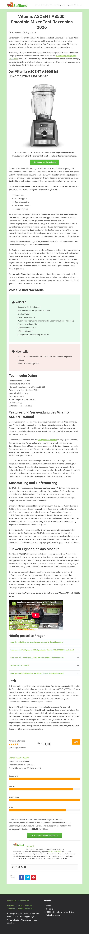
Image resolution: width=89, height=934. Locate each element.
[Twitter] (19, 867)
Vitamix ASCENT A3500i (19, 757)
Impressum (11, 900)
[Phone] (22, 867)
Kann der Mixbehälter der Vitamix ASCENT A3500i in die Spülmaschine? (37, 642)
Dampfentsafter (62, 5)
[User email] (25, 867)
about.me (29, 908)
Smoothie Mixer (45, 5)
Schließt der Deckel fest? (19, 665)
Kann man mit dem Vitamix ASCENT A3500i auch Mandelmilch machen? (37, 658)
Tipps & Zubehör (71, 5)
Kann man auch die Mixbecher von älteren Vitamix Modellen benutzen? (37, 673)
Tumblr (20, 908)
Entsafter (37, 5)
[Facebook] (16, 867)
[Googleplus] (13, 867)
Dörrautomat (53, 5)
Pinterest (11, 908)
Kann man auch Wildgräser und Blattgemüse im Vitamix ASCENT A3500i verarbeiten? (42, 650)
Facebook (11, 905)
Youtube (28, 905)
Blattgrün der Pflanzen (47, 439)
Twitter (20, 905)
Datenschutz (23, 900)
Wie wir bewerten (54, 852)
